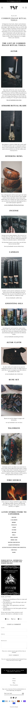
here (20, 100)
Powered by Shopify (14, 706)
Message (4, 640)
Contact (14, 680)
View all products (14, 685)
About (14, 678)
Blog (14, 682)
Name (3, 627)
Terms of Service (15, 660)
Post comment (14, 655)
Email (3, 634)
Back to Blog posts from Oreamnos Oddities (15, 671)
